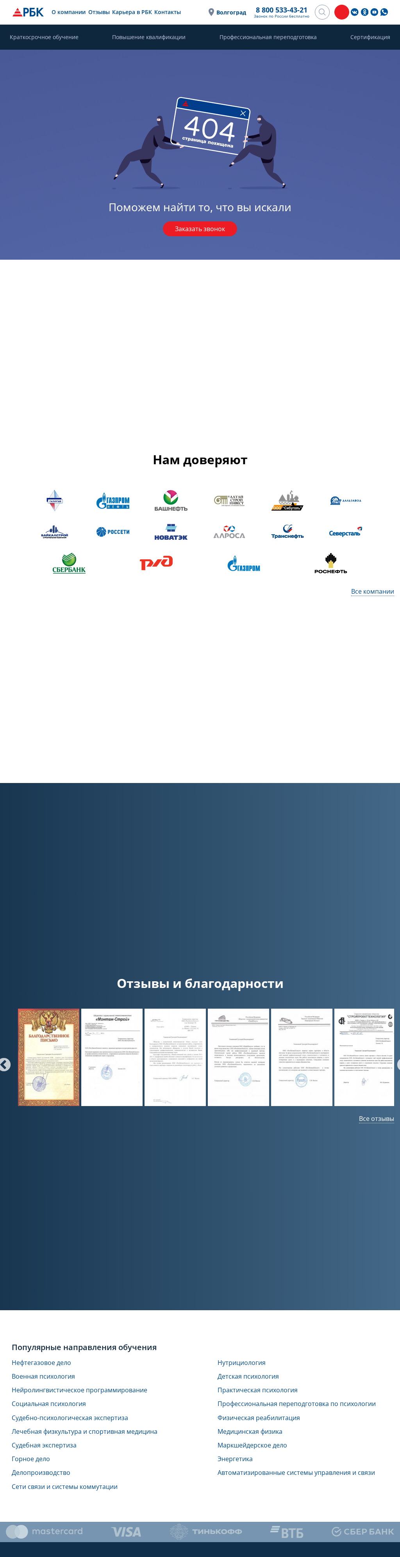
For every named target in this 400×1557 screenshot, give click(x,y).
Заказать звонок (200, 228)
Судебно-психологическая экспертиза (70, 1418)
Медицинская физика (250, 1431)
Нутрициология (242, 1363)
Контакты (167, 12)
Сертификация (370, 37)
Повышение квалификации (149, 37)
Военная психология (43, 1376)
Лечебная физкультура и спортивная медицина (84, 1431)
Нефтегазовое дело (41, 1363)
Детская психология (248, 1376)
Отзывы (99, 12)
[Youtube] (374, 12)
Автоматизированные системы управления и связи (296, 1472)
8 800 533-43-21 (281, 9)
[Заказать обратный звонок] (341, 12)
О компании (69, 12)
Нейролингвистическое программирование (79, 1390)
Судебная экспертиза (44, 1445)
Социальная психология (49, 1404)
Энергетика (235, 1459)
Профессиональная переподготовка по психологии (297, 1404)
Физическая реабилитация (259, 1418)
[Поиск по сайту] (322, 12)
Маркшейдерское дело (252, 1445)
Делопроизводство (41, 1472)
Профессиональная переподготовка (268, 37)
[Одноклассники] (364, 12)
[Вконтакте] (355, 12)
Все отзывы (376, 1118)
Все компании (372, 591)
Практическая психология (258, 1390)
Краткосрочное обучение (44, 37)
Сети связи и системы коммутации (65, 1487)
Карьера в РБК (132, 12)
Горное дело (31, 1459)
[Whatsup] (384, 12)
